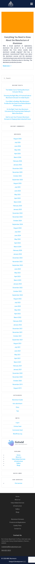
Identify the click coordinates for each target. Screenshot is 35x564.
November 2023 (17, 261)
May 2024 (17, 239)
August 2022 (17, 299)
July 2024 (18, 232)
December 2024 (17, 213)
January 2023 (17, 284)
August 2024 (17, 228)
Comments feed (17, 430)
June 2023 (17, 269)
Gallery (18, 463)
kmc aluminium (17, 403)
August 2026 (17, 139)
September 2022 (17, 295)
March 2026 (17, 157)
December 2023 (17, 258)
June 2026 (17, 146)
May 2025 (17, 194)
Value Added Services (18, 459)
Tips (17, 411)
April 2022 (17, 313)
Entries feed (17, 426)
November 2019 (17, 384)
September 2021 (17, 340)
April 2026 (17, 153)
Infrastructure (18, 461)
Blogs (18, 465)
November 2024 (17, 217)
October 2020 (17, 380)
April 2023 (17, 276)
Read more (6, 66)
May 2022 (17, 310)
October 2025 (17, 176)
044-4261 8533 (6, 550)
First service (18, 483)
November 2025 (17, 172)
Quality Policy (17, 525)
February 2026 (17, 161)
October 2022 (17, 291)
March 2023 (17, 280)
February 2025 (17, 206)
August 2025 (17, 183)
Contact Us (17, 528)
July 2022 (18, 302)
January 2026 (17, 165)
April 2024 (17, 243)
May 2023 (17, 273)
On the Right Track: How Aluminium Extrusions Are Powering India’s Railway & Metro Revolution (17, 111)
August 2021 (17, 343)
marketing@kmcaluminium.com (11, 547)
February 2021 (17, 366)
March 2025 (17, 202)
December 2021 (17, 328)
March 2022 (17, 317)
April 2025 (17, 198)
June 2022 (17, 306)
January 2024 (17, 254)
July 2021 (18, 347)
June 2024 (17, 235)
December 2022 (17, 287)
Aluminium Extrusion (17, 519)
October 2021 (17, 336)
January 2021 (17, 369)
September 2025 (17, 179)
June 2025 (17, 191)
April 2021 (17, 358)
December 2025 (17, 168)
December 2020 (17, 373)
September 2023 (17, 265)
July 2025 (18, 187)
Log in (17, 422)
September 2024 (17, 224)
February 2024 (17, 250)
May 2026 (17, 150)
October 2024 (17, 220)
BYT (24, 561)
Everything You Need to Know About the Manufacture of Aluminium (17, 40)
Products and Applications (18, 522)
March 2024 (17, 246)
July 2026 (18, 142)
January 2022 (17, 325)
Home (18, 455)
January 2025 (17, 209)
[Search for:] (17, 78)
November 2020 (17, 377)
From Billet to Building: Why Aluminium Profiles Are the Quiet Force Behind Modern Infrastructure (17, 103)
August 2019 (17, 388)
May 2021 (17, 354)
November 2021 (17, 332)
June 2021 (17, 351)
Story (17, 407)
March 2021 (17, 362)
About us (18, 457)
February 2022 (17, 321)
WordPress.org (17, 434)
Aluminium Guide (17, 400)
